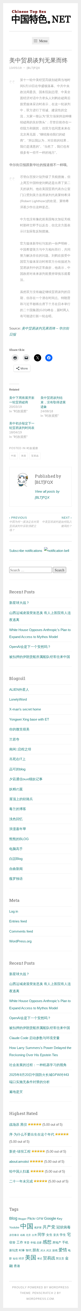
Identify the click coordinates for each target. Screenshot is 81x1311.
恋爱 (39, 1242)
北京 (28, 1235)
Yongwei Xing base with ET (29, 719)
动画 (22, 1235)
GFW (39, 1218)
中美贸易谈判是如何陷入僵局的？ (57, 522)
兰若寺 (14, 739)
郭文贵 (60, 1258)
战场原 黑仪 (18, 1124)
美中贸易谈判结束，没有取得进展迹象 (53, 402)
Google (50, 1218)
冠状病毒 (63, 1227)
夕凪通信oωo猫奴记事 (26, 779)
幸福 (33, 1242)
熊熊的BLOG (19, 839)
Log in (13, 911)
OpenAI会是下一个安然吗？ (30, 647)
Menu (42, 40)
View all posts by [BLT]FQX (47, 494)
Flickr (31, 1218)
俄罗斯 (38, 1227)
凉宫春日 (14, 1235)
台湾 (34, 1235)
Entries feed (18, 921)
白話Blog (15, 859)
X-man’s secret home (25, 709)
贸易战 (35, 455)
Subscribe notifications (26, 551)
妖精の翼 (16, 789)
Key (59, 1218)
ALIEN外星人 (19, 689)
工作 (19, 1242)
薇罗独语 (16, 879)
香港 (17, 1266)
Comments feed (21, 931)
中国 (13, 455)
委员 (56, 1235)
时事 (22, 1250)
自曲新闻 (16, 869)
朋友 (36, 1250)
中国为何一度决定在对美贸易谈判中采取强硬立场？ (24, 524)
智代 (29, 1250)
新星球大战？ (19, 603)
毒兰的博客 (17, 809)
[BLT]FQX (33, 68)
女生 (49, 1235)
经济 (21, 1258)
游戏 (55, 1250)
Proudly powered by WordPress (40, 1287)
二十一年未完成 (21, 1181)
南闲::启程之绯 (20, 749)
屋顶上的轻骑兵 (21, 799)
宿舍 (12, 1242)
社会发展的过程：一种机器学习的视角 (38, 1065)
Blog (13, 1218)
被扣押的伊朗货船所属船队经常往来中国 (39, 657)
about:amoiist (19, 1161)
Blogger (22, 1218)
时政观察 (32, 448)
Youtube (14, 1227)
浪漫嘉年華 (17, 829)
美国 (23, 455)
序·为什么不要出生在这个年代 (31, 1134)
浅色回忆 (16, 819)
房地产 (56, 1242)
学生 (63, 1235)
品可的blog (17, 769)
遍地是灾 (16, 1092)
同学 (41, 1234)
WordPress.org (20, 941)
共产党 (49, 1227)
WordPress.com (40, 1298)
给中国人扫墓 (19, 1171)
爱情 (62, 1250)
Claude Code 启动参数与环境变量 (34, 1038)
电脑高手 (16, 849)
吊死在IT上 (17, 759)
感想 (47, 1241)
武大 (42, 1250)
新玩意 (13, 1250)
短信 (15, 1258)
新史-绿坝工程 (20, 1151)
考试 (39, 1258)
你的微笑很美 (19, 729)
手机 (65, 1242)
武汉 (48, 1250)
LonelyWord (18, 699)
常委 (26, 1242)
